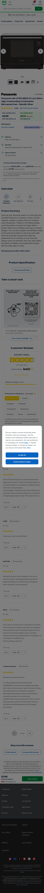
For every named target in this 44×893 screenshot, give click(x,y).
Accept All (22, 455)
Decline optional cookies (22, 462)
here (26, 443)
